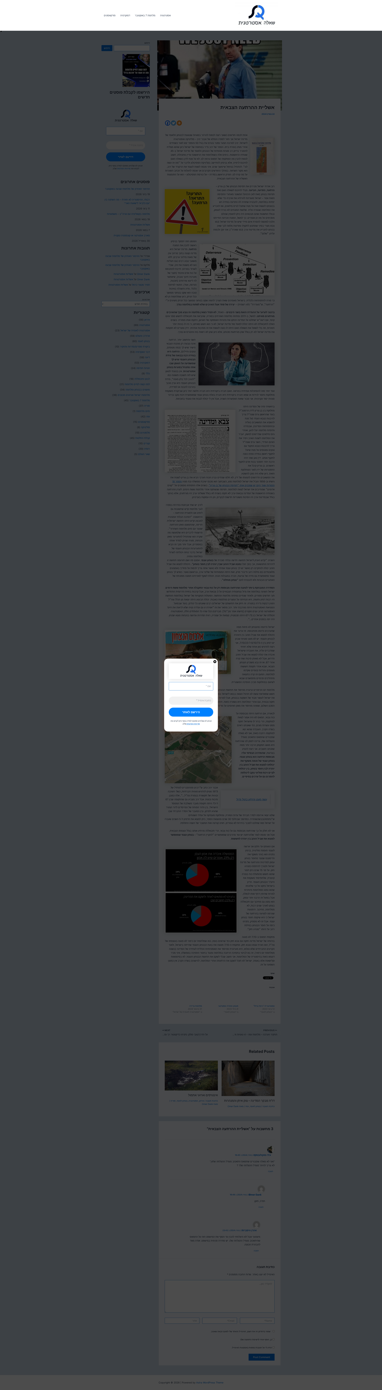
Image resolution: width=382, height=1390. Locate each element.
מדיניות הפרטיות (193, 724)
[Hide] (1, 31)
